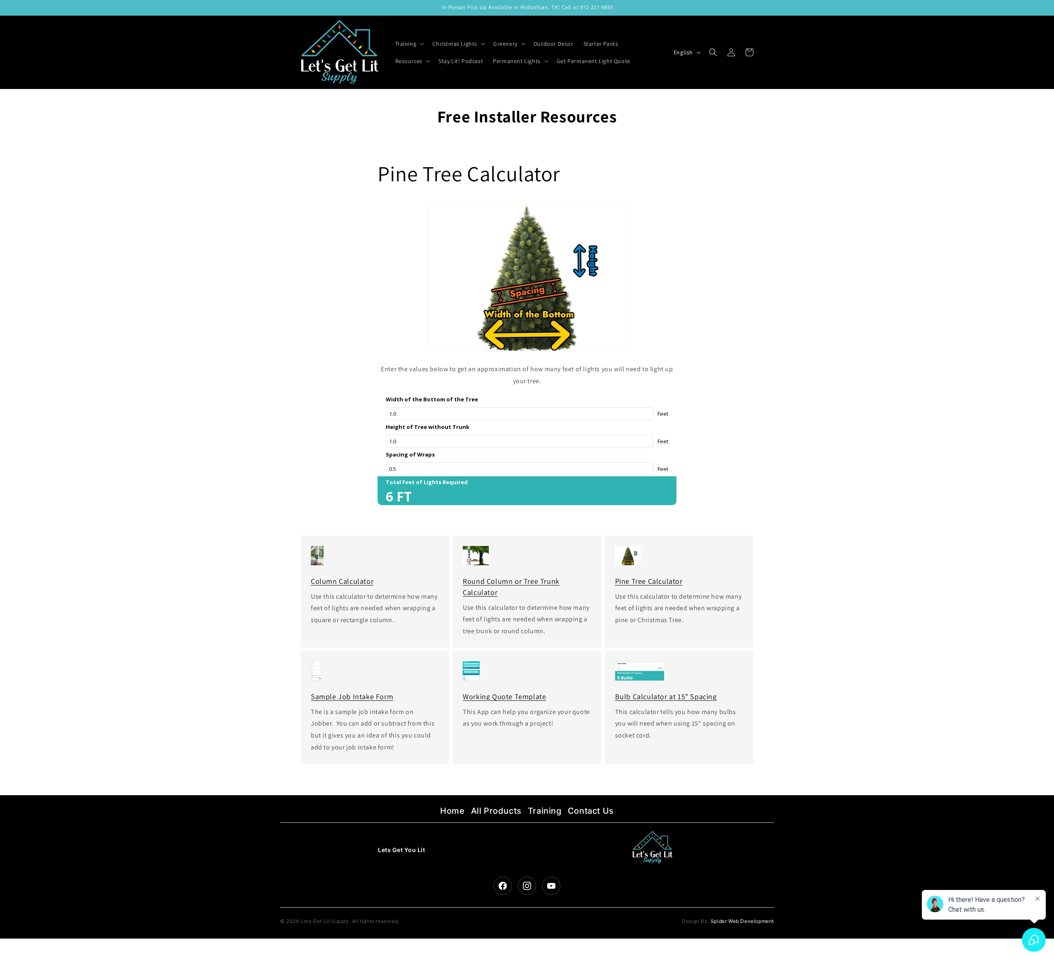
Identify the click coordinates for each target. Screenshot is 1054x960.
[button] (409, 43)
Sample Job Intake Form (352, 696)
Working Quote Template (504, 696)
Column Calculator (342, 581)
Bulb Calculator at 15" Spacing (666, 696)
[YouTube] (551, 886)
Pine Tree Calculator (649, 581)
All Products (496, 811)
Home (452, 811)
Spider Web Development (742, 921)
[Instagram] (527, 886)
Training (545, 811)
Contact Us (591, 811)
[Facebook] (503, 886)
